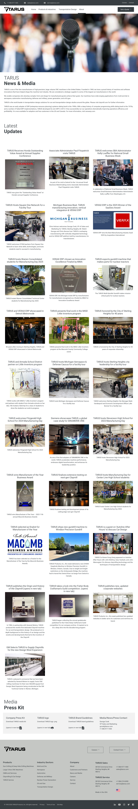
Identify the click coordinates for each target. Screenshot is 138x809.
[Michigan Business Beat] (69, 223)
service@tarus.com (123, 784)
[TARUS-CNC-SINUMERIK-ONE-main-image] (69, 454)
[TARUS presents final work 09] (69, 343)
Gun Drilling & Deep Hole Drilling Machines (18, 766)
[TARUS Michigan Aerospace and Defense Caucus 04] (69, 397)
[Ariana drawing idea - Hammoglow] (25, 397)
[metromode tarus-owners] (25, 343)
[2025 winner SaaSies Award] (113, 229)
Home (33, 9)
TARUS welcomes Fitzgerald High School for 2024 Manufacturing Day (25, 451)
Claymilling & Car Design (12, 776)
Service (72, 780)
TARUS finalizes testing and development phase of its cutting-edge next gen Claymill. (69, 510)
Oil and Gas (41, 783)
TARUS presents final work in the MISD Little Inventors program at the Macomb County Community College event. (69, 349)
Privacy (42, 805)
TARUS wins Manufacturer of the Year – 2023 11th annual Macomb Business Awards (25, 515)
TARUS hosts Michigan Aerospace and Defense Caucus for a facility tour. (69, 402)
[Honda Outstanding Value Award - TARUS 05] (25, 189)
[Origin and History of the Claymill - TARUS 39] (25, 621)
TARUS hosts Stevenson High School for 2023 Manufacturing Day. (112, 458)
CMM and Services (10, 773)
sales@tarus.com (122, 769)
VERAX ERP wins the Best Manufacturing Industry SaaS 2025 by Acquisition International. (113, 234)
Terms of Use (51, 805)
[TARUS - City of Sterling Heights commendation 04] (113, 343)
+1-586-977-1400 (122, 767)
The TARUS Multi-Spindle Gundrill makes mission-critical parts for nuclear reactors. (113, 294)
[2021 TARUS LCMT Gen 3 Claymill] (25, 675)
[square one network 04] (25, 240)
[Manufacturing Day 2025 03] (25, 295)
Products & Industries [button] (47, 9)
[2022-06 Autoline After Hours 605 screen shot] (113, 554)
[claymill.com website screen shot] (113, 612)
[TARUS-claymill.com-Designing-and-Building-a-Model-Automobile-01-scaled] (69, 616)
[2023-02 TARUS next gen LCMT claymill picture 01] (69, 505)
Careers (124, 2)
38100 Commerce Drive (103, 767)
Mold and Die (42, 766)
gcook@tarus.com (106, 726)
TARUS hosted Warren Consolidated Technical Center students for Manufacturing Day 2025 (25, 299)
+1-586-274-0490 (122, 781)
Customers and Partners (78, 770)
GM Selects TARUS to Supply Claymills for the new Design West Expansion (25, 649)
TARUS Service (8, 780)
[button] (126, 9)
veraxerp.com (90, 111)
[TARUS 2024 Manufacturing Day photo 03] (25, 446)
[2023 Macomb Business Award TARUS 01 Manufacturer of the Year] (25, 511)
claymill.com (103, 102)
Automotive (41, 773)
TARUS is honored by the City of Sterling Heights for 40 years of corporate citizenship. (113, 348)
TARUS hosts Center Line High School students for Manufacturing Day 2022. (113, 507)
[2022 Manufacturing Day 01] (113, 503)
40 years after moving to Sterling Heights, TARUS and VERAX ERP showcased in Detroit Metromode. (25, 348)
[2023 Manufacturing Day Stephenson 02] (113, 454)
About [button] (81, 9)
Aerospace (41, 770)
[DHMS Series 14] (113, 289)
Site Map (60, 805)
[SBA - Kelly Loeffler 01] (113, 185)
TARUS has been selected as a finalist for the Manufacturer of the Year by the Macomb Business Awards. (25, 561)
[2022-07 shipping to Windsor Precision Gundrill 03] (69, 560)
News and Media (76, 773)
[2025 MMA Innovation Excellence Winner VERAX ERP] (69, 292)
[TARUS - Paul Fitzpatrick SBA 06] (69, 178)
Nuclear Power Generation (46, 780)
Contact (131, 2)
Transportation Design (68, 9)
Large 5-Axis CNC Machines (13, 770)
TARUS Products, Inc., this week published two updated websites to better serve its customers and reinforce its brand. (113, 618)
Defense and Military (44, 776)
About (72, 766)
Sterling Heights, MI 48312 (102, 770)
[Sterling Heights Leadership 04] (113, 397)
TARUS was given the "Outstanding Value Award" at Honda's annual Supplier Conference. (25, 193)
